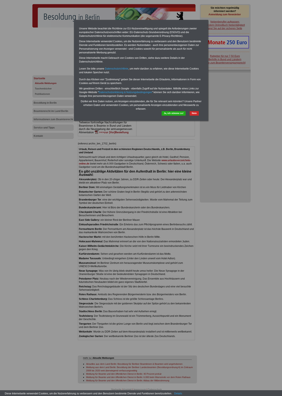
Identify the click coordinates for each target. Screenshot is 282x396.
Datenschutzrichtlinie (116, 68)
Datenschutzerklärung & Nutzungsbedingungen (125, 92)
